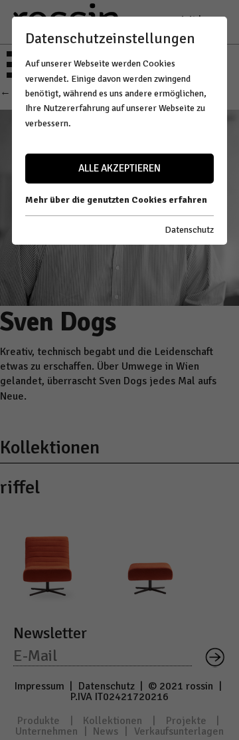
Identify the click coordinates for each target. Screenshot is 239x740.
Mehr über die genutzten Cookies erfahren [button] (116, 199)
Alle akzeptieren (119, 168)
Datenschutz (189, 229)
